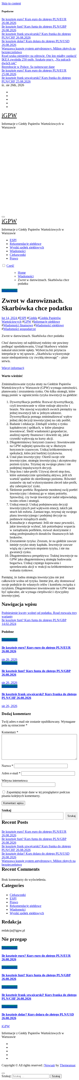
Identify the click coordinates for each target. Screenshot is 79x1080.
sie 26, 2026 (9, 659)
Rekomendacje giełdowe (25, 243)
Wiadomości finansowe (18, 325)
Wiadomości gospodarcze (19, 329)
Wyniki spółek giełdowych (27, 247)
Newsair (49, 1065)
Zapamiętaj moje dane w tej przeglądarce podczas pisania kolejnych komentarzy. (36, 794)
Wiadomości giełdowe (49, 325)
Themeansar (67, 1065)
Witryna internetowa (15, 780)
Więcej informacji (13, 368)
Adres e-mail (11, 773)
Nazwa (7, 765)
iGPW (9, 115)
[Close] (3, 1073)
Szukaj (6, 810)
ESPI (13, 240)
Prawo (14, 258)
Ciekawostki (18, 254)
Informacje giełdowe (47, 321)
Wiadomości (18, 251)
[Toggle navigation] (3, 216)
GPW (27, 321)
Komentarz (10, 732)
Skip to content (11, 3)
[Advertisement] (39, 172)
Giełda (33, 318)
